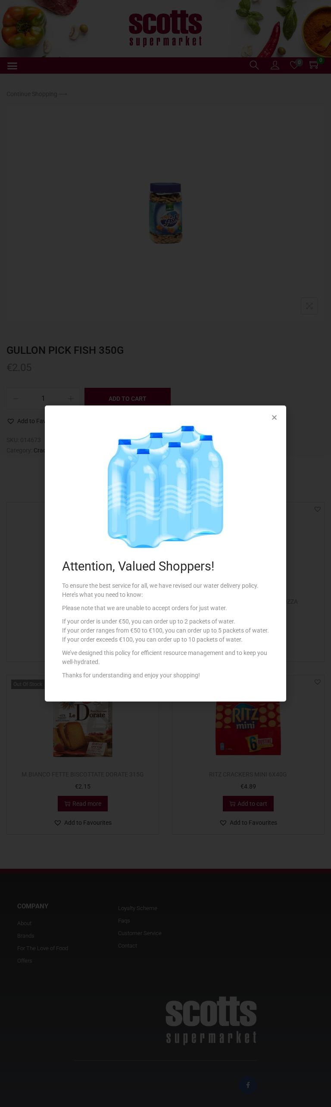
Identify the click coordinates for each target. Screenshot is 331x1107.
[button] (274, 417)
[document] (165, 553)
